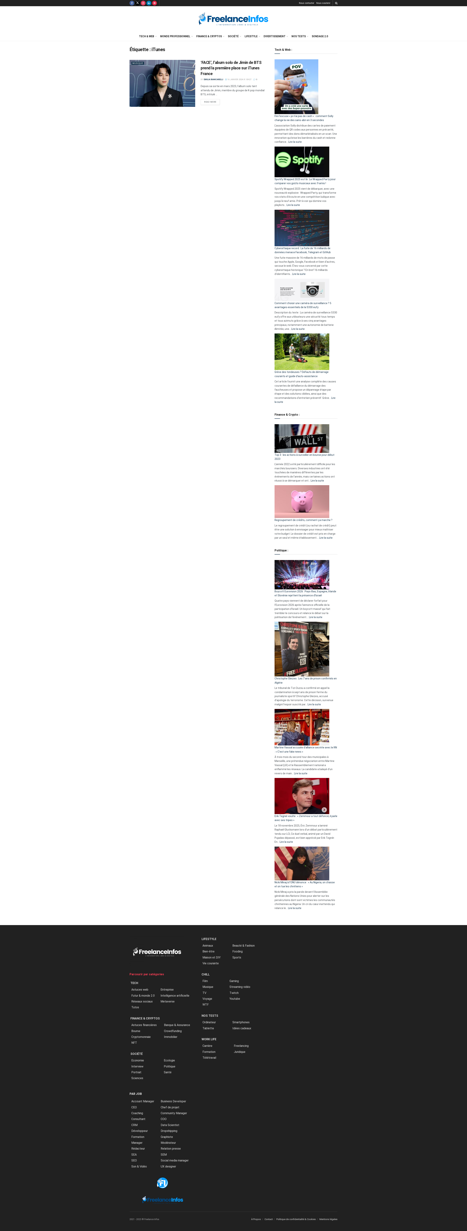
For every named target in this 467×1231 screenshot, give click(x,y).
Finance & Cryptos (209, 36)
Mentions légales (328, 1219)
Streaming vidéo (239, 987)
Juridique (239, 1052)
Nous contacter (306, 3)
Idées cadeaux (241, 1028)
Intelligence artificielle (175, 995)
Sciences (137, 1078)
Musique (137, 63)
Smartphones (241, 1022)
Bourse (135, 1031)
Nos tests (299, 36)
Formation (137, 1137)
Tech (134, 983)
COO (164, 1119)
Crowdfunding (173, 1031)
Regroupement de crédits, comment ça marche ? (303, 520)
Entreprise (167, 989)
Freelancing (241, 1046)
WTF (205, 1004)
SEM (164, 1154)
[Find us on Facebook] (132, 3)
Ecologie (169, 1060)
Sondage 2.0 (320, 36)
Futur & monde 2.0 (143, 995)
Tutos (135, 1007)
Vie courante (210, 963)
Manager (136, 1142)
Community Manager (174, 1113)
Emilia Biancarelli (213, 79)
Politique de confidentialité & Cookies (296, 1219)
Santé (167, 1072)
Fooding (237, 951)
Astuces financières (144, 1025)
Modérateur (168, 1142)
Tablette (208, 1028)
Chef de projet (170, 1107)
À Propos (256, 1219)
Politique (169, 1066)
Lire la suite (295, 141)
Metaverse (168, 1001)
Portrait (136, 1072)
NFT (134, 1042)
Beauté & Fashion (243, 945)
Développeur (139, 1131)
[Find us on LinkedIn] (148, 3)
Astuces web (139, 989)
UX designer (168, 1166)
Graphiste (167, 1137)
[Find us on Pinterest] (154, 3)
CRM (134, 1125)
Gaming (234, 981)
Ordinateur (209, 1022)
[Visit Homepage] (233, 19)
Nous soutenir (323, 3)
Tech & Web (146, 36)
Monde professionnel (175, 36)
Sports (236, 957)
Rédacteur (138, 1148)
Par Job (136, 1094)
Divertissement (274, 36)
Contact (269, 1219)
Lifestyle (251, 36)
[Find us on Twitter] (137, 3)
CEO (134, 1107)
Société (233, 36)
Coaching (137, 1113)
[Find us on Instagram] (143, 3)
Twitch (234, 993)
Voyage (207, 998)
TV (204, 993)
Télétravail (209, 1057)
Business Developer (173, 1101)
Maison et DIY (211, 957)
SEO (134, 1160)
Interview (137, 1066)
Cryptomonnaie (141, 1037)
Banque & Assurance (177, 1025)
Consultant (138, 1119)
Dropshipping (169, 1131)
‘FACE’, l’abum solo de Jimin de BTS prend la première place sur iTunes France (231, 68)
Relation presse (171, 1148)
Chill (206, 974)
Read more (212, 102)
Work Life (209, 1039)
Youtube (234, 998)
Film (205, 981)
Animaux (207, 945)
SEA (134, 1154)
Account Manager (142, 1101)
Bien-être (208, 951)
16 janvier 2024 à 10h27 (239, 79)
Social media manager (175, 1160)
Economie (137, 1060)
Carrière (207, 1046)
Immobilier (170, 1037)
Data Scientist (170, 1125)
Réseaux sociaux (142, 1001)
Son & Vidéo (139, 1166)
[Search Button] (336, 3)
